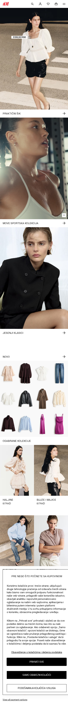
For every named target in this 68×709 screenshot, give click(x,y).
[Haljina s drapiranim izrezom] (42, 424)
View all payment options (15, 699)
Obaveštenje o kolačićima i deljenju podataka (36, 652)
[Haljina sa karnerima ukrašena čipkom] (8, 373)
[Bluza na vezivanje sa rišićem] (59, 399)
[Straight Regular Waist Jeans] (59, 373)
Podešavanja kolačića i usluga (37, 688)
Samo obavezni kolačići (36, 674)
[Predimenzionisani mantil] (42, 399)
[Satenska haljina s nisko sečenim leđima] (59, 424)
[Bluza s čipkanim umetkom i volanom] (8, 399)
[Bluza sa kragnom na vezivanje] (42, 373)
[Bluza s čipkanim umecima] (25, 424)
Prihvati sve (37, 661)
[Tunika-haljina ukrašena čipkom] (25, 373)
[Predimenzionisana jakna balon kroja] (25, 399)
